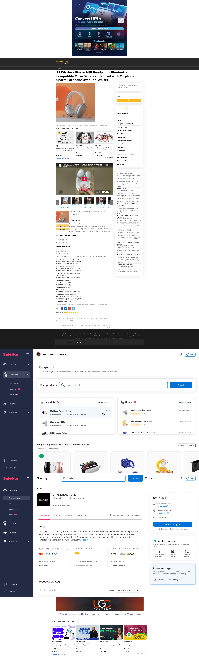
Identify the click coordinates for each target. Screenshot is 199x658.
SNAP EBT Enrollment (62, 272)
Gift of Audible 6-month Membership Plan (68, 267)
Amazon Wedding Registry (63, 282)
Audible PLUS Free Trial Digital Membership (68, 273)
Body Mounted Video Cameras (126, 117)
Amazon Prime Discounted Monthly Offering (68, 291)
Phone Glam (121, 144)
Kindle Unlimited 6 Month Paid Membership (68, 277)
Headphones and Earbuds (72, 312)
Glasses (119, 120)
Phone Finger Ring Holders (125, 140)
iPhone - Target (121, 188)
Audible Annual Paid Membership (65, 258)
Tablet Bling (121, 164)
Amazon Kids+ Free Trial (63, 293)
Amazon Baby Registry (62, 280)
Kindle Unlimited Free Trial (63, 286)
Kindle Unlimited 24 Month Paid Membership (68, 261)
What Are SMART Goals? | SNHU (125, 229)
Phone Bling (120, 134)
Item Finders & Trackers (124, 130)
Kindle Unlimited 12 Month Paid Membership (68, 270)
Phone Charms (121, 137)
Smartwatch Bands (123, 161)
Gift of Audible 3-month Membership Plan (68, 265)
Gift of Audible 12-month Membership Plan (68, 260)
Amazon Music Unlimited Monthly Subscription (69, 298)
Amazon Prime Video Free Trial (65, 301)
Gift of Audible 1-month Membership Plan (68, 268)
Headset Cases (122, 127)
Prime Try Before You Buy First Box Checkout (68, 296)
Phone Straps (121, 151)
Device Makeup (62, 62)
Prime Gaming (60, 289)
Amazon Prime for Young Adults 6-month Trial (69, 279)
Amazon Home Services (63, 287)
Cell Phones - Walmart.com (124, 172)
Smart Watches (122, 157)
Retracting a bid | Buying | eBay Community (129, 254)
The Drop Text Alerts (62, 275)
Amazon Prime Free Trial (63, 284)
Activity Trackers (122, 113)
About (60, 68)
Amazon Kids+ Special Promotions (66, 294)
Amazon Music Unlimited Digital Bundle (67, 300)
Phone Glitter (121, 147)
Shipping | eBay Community (124, 264)
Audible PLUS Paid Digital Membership (67, 263)
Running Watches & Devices (125, 154)
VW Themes (84, 342)
